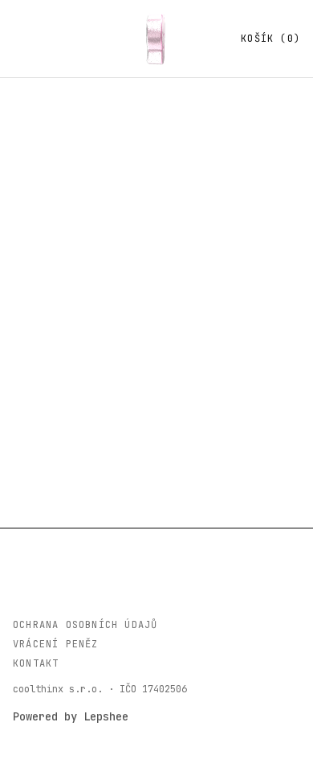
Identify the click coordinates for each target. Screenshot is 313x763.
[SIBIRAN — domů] (156, 38)
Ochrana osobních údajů (85, 624)
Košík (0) (270, 38)
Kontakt (36, 663)
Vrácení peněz (56, 644)
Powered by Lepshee (70, 716)
